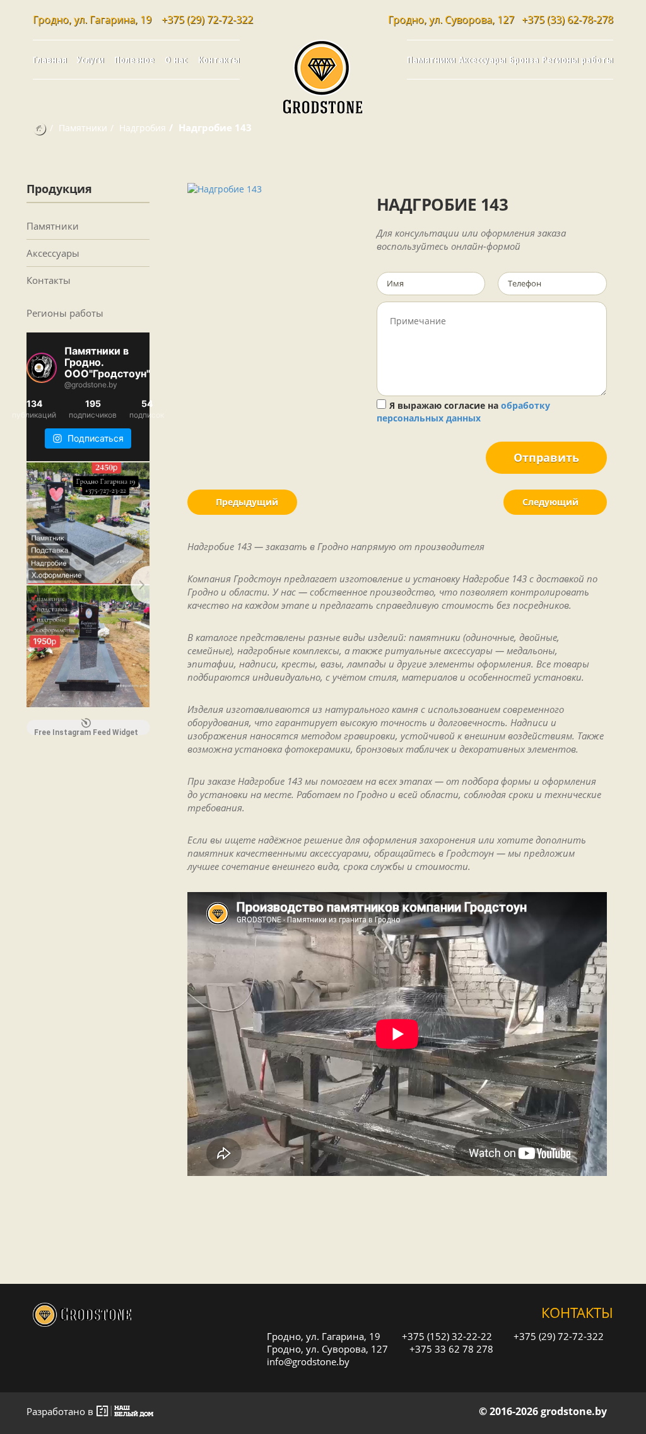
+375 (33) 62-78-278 (567, 19)
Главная (50, 59)
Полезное (134, 59)
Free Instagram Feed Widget (86, 731)
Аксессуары (482, 59)
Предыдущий (245, 502)
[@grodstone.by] (41, 367)
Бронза (524, 59)
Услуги (90, 59)
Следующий (551, 502)
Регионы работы (577, 59)
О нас (176, 59)
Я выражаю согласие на (463, 411)
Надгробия (142, 128)
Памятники (431, 59)
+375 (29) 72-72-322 (207, 19)
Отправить (546, 457)
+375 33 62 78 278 (450, 1349)
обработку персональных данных (463, 411)
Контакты (219, 59)
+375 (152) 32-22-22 (445, 1336)
